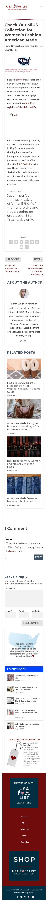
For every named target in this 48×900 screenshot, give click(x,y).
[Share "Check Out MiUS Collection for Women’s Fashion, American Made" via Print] (26, 247)
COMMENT (11, 588)
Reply (38, 557)
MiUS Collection (25, 164)
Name (8, 611)
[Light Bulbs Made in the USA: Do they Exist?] (10, 725)
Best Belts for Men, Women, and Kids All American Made (24, 463)
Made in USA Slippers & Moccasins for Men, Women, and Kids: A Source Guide (24, 387)
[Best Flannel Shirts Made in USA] (10, 677)
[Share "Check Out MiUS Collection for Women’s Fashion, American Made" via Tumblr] (21, 241)
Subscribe (25, 842)
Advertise (24, 829)
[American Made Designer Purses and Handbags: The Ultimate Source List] (24, 409)
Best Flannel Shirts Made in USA (26, 677)
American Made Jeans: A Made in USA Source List (22, 500)
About (24, 823)
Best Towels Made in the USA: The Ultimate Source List (27, 700)
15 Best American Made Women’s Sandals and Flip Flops (26, 712)
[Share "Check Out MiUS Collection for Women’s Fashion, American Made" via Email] (21, 247)
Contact (24, 816)
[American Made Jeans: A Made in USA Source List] (24, 484)
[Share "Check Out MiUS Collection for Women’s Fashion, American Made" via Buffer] (36, 241)
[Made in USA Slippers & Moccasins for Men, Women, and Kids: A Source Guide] (24, 369)
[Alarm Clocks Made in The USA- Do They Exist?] (10, 689)
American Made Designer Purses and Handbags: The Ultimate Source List (23, 426)
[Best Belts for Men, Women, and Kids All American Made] (24, 446)
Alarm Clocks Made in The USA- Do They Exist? (26, 688)
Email (22, 611)
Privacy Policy (27, 893)
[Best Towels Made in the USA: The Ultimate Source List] (10, 700)
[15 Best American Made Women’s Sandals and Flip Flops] (10, 712)
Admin (9, 539)
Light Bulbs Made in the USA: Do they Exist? (27, 725)
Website (36, 611)
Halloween (19, 79)
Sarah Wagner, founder (26, 45)
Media (24, 835)
